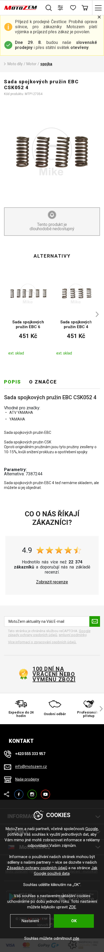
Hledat (49, 8)
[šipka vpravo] (94, 314)
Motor (31, 64)
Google (91, 828)
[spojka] (52, 151)
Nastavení (30, 920)
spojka (46, 64)
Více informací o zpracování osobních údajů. (42, 642)
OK (74, 920)
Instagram (32, 792)
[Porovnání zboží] (61, 8)
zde (76, 938)
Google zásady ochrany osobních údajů (49, 633)
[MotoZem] (21, 8)
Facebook (18, 792)
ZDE (72, 907)
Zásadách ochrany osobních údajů (37, 868)
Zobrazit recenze (52, 582)
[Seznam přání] (73, 8)
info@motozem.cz (31, 767)
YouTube (45, 792)
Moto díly (15, 64)
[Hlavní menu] (98, 8)
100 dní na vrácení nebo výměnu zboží (54, 674)
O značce (43, 382)
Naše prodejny (27, 779)
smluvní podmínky (72, 635)
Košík (85, 8)
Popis (12, 382)
